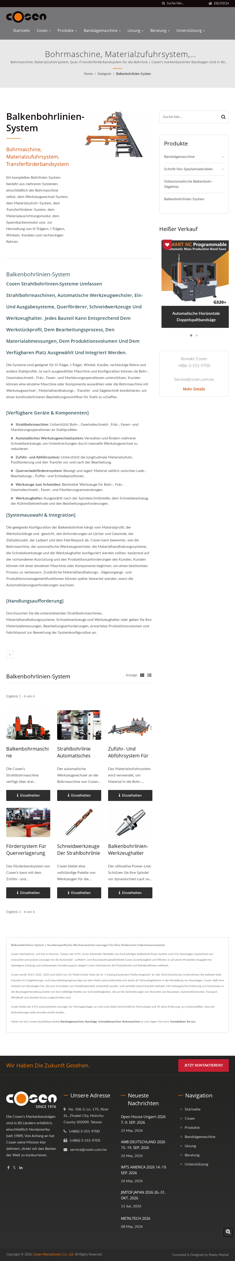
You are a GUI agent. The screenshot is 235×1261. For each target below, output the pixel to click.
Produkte (66, 30)
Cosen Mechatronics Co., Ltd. (53, 1254)
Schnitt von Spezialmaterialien (188, 169)
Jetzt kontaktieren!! (203, 1065)
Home (88, 74)
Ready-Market (219, 1255)
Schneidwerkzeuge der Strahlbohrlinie (78, 849)
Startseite (21, 30)
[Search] (223, 117)
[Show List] (149, 675)
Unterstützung (189, 30)
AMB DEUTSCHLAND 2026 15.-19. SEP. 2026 (143, 1144)
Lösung (134, 30)
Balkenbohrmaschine (27, 752)
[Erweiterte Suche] (228, 1232)
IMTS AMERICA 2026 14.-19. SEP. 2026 (144, 1170)
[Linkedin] (20, 1168)
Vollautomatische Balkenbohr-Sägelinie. (188, 184)
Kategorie (104, 74)
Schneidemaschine (109, 1021)
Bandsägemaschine (101, 30)
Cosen (42, 30)
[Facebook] (8, 1168)
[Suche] (163, 3)
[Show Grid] (142, 675)
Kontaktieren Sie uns (182, 1021)
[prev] (10, 655)
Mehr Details (194, 389)
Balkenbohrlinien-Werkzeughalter (128, 849)
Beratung (158, 30)
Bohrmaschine (131, 1021)
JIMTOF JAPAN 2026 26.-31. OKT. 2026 (143, 1195)
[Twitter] (14, 1168)
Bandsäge (91, 1021)
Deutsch (221, 3)
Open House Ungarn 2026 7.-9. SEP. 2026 (143, 1119)
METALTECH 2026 (135, 1218)
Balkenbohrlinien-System (133, 74)
